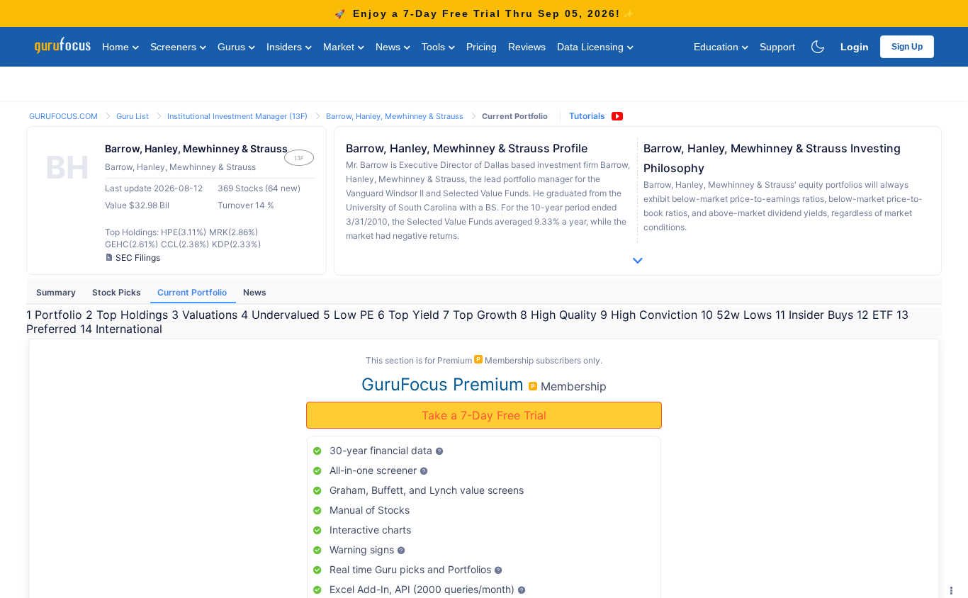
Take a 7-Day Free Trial (484, 415)
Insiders (285, 46)
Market (340, 46)
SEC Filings (137, 257)
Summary (57, 292)
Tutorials (587, 116)
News (389, 46)
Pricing (481, 46)
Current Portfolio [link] (515, 116)
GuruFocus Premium (445, 384)
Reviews (527, 46)
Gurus (233, 46)
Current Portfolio (193, 292)
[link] (64, 115)
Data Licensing (591, 46)
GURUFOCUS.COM (64, 116)
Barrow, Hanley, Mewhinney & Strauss (396, 116)
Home (117, 46)
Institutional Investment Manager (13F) (238, 116)
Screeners (174, 46)
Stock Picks (117, 292)
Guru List (133, 116)
